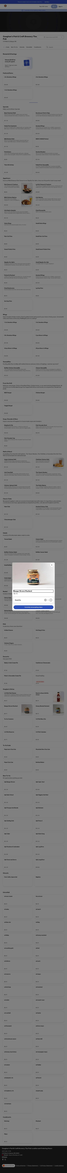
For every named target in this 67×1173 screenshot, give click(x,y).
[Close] (51, 565)
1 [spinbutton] (48, 600)
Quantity (18, 600)
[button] (33, 575)
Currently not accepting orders (33, 607)
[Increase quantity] (51, 600)
